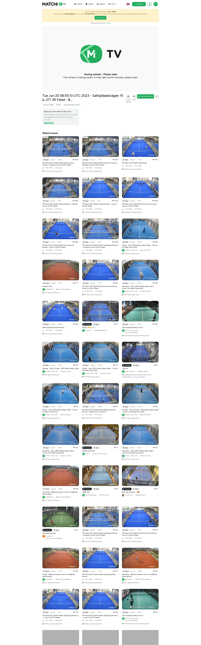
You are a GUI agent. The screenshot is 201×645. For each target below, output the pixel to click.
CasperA (88, 330)
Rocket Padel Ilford (131, 332)
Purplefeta (49, 536)
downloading (69, 14)
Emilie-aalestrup (91, 495)
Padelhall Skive (140, 495)
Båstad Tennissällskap (63, 289)
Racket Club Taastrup (99, 454)
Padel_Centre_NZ (131, 250)
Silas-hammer (130, 371)
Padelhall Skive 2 (142, 371)
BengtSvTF (49, 289)
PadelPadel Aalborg (100, 330)
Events (90, 4)
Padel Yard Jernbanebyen (54, 538)
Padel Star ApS (104, 495)
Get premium (100, 18)
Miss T (88, 454)
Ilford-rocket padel (131, 330)
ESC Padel (49, 168)
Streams (79, 4)
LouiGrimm (129, 495)
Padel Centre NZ (145, 250)
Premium (102, 4)
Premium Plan (90, 14)
